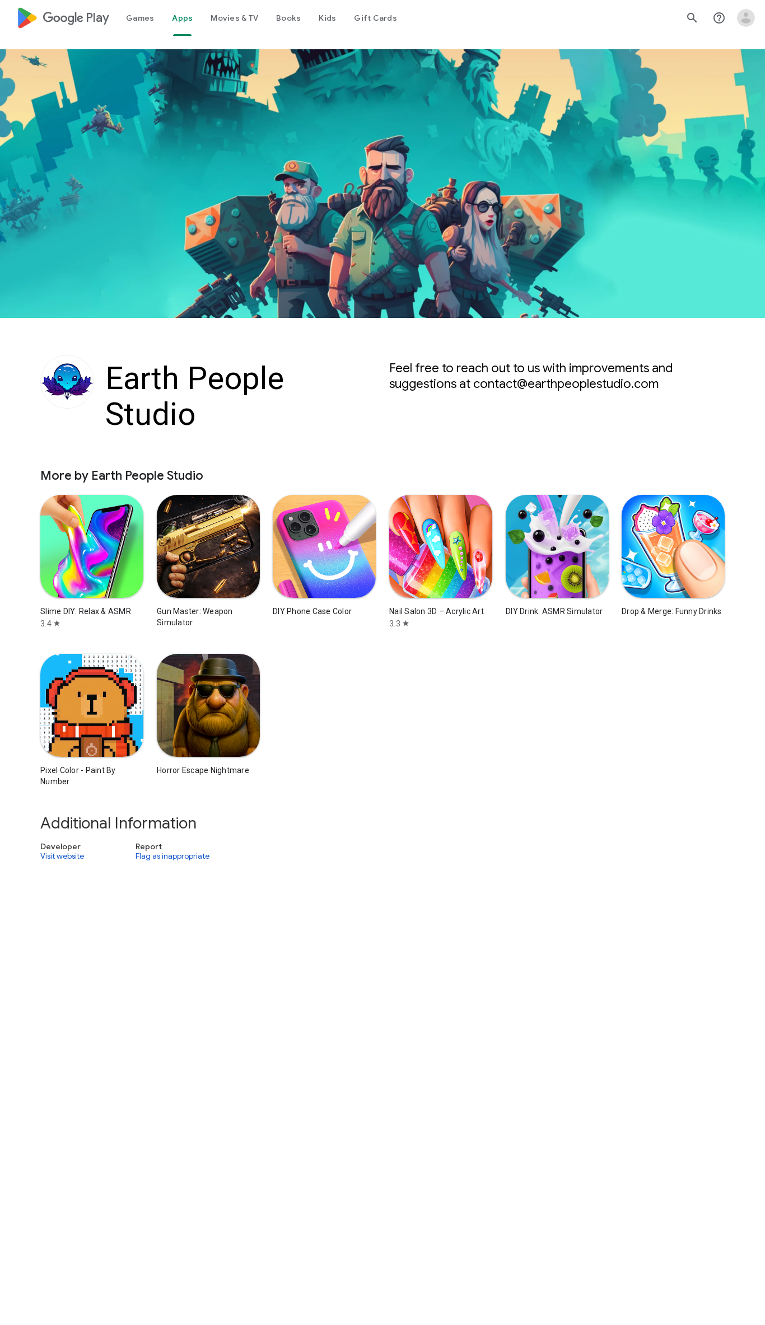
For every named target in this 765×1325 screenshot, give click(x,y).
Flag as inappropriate (172, 856)
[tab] (140, 18)
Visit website (62, 856)
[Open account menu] (746, 17)
